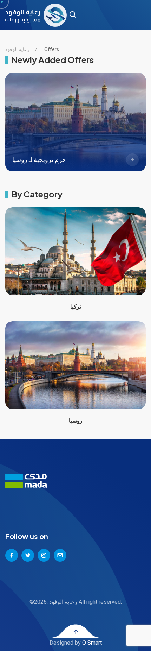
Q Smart (92, 642)
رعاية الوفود (17, 49)
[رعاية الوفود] (36, 15)
